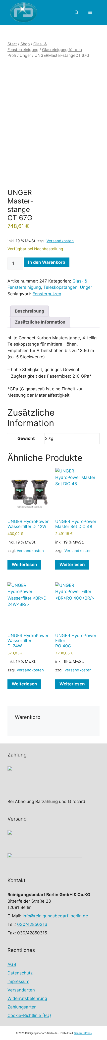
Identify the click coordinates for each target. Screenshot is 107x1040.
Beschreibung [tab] (29, 311)
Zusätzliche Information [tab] (40, 322)
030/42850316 (32, 924)
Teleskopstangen (60, 287)
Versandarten (21, 989)
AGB (11, 964)
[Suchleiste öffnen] (76, 12)
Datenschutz (20, 972)
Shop (25, 44)
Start (12, 44)
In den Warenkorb (46, 262)
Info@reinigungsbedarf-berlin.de (55, 915)
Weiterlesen (24, 564)
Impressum (18, 981)
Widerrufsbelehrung (27, 998)
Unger (25, 55)
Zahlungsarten (22, 1006)
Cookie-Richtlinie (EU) (29, 1015)
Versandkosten (60, 240)
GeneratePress (83, 1032)
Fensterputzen (47, 293)
